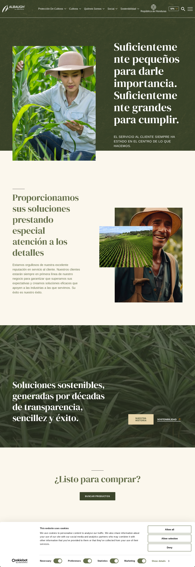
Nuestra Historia (141, 419)
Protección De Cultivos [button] (50, 8)
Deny (169, 547)
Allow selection (169, 538)
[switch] (87, 560)
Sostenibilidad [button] (128, 8)
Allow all (169, 529)
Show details (159, 561)
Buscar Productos (97, 496)
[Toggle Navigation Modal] (190, 8)
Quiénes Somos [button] (92, 8)
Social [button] (111, 8)
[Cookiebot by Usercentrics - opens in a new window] (19, 561)
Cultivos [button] (73, 8)
